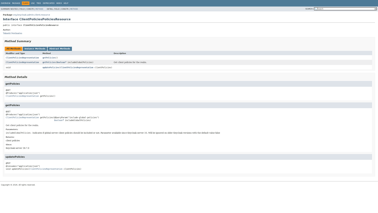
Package (16, 3)
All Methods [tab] (13, 48)
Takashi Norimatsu (12, 33)
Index (59, 3)
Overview (5, 3)
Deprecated (48, 3)
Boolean (61, 62)
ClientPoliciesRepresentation (22, 58)
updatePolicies (51, 67)
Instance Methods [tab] (35, 48)
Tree (38, 3)
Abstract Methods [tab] (59, 48)
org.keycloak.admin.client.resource (31, 15)
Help (66, 3)
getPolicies (49, 58)
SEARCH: (309, 9)
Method (39, 9)
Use (33, 3)
